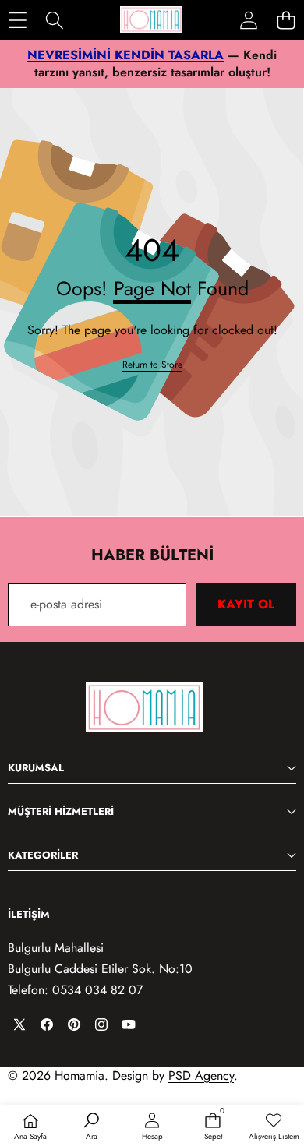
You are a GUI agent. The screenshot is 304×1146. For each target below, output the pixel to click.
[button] (285, 19)
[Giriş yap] (249, 20)
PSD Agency (201, 1075)
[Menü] (17, 19)
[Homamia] (151, 19)
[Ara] (54, 19)
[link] (152, 365)
